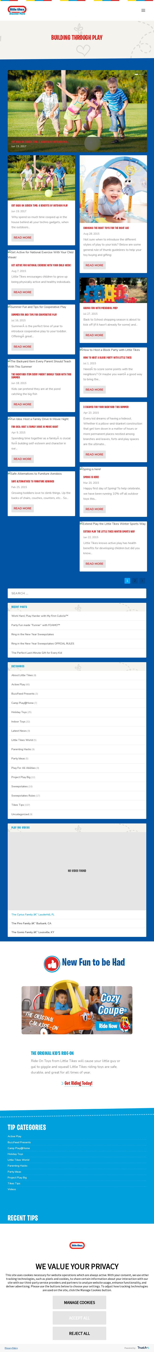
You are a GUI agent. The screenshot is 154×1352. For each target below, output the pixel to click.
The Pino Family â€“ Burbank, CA (31, 923)
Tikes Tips (17, 805)
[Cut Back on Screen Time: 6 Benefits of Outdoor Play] (41, 177)
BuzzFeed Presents (23, 694)
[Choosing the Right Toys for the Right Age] (113, 189)
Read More (22, 238)
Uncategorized (20, 814)
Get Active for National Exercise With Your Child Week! (41, 265)
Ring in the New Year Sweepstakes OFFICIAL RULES (42, 643)
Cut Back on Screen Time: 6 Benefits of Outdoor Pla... (40, 142)
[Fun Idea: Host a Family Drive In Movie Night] (41, 419)
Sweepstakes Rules (23, 795)
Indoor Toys (18, 721)
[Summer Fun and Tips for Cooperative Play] (41, 307)
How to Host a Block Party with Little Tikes (107, 357)
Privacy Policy (11, 1348)
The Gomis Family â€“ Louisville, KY (32, 932)
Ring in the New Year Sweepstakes (32, 634)
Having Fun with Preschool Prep (100, 308)
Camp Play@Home (22, 703)
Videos (12, 1189)
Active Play (18, 684)
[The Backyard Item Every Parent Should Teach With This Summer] (41, 364)
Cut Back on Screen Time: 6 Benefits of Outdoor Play (39, 205)
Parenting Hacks (21, 749)
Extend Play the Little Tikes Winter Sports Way (109, 531)
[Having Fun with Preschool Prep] (113, 290)
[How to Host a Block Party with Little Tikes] (113, 350)
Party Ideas (18, 758)
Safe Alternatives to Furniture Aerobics (32, 481)
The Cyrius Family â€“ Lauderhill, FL (32, 914)
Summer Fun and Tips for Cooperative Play (34, 314)
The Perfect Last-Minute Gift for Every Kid (36, 653)
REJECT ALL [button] (79, 1333)
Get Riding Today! (78, 1083)
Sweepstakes (19, 786)
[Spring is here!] (113, 469)
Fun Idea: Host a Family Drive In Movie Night (34, 426)
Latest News (19, 731)
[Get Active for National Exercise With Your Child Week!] (41, 255)
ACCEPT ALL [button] (79, 1318)
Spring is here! (91, 477)
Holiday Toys (19, 712)
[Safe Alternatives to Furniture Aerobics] (41, 473)
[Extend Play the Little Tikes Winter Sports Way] (113, 523)
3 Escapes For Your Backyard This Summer (106, 407)
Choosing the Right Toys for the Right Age (106, 228)
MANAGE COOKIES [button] (79, 1302)
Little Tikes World (22, 740)
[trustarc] (143, 1348)
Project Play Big (20, 777)
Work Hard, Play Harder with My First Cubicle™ (39, 616)
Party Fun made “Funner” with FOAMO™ (35, 625)
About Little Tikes (22, 675)
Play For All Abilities (23, 768)
